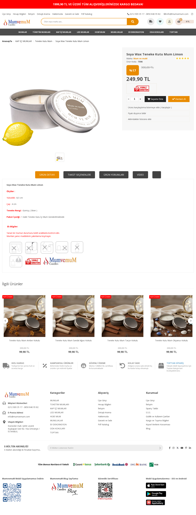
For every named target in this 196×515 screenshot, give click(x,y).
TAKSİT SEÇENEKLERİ (79, 174)
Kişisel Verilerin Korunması (158, 424)
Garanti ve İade (72, 14)
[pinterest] (186, 448)
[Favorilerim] (160, 21)
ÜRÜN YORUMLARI (114, 174)
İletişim (31, 14)
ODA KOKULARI (157, 32)
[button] (191, 321)
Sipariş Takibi (152, 408)
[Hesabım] (169, 21)
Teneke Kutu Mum (43, 41)
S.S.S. (148, 412)
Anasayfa (7, 41)
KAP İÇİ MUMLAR (63, 32)
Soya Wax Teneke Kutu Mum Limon (72, 41)
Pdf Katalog (86, 14)
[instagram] (192, 14)
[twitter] (177, 448)
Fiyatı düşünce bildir (137, 113)
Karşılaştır (165, 107)
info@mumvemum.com (177, 14)
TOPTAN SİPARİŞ (175, 363)
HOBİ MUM (100, 32)
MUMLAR (23, 32)
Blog (148, 428)
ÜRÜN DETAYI (47, 174)
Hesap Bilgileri (19, 14)
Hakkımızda (57, 14)
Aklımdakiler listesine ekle (139, 119)
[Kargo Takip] (150, 21)
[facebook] (169, 448)
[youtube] (182, 448)
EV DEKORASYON (136, 32)
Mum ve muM (140, 58)
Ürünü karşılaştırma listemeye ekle (144, 107)
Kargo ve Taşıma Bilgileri (157, 420)
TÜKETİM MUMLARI (41, 32)
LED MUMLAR (83, 32)
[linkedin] (190, 448)
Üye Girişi (6, 14)
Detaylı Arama (43, 14)
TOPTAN (173, 32)
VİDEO (140, 174)
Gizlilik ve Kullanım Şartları (158, 416)
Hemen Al (180, 99)
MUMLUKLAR (117, 32)
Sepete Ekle (156, 99)
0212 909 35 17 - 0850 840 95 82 (144, 14)
